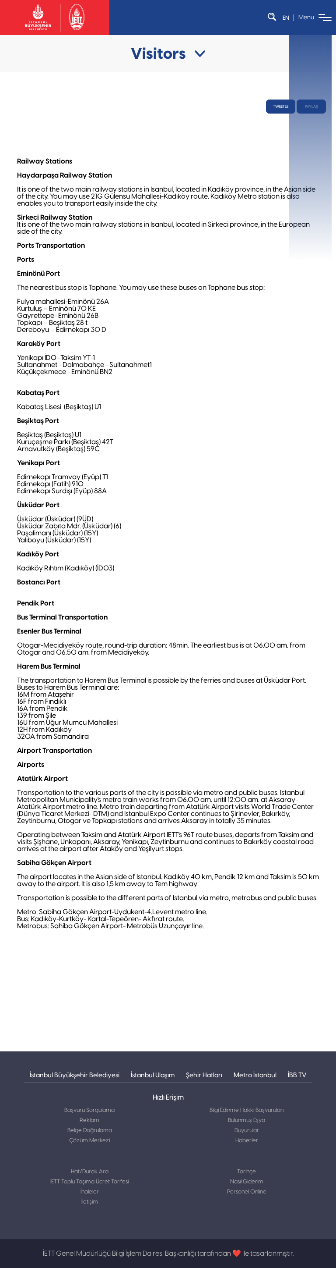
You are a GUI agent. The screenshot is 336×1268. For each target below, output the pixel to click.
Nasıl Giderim (246, 1182)
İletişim (89, 1202)
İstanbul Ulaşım (153, 1075)
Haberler (246, 1140)
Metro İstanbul (255, 1075)
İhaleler (89, 1192)
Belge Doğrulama (89, 1130)
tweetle (280, 106)
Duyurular (246, 1130)
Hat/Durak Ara (89, 1172)
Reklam (89, 1120)
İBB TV (297, 1075)
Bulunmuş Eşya (246, 1120)
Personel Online (246, 1192)
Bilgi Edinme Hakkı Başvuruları (247, 1110)
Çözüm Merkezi (89, 1140)
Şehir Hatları (204, 1075)
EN (286, 17)
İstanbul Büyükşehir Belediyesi (74, 1075)
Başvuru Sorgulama (89, 1110)
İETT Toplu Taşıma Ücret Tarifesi (89, 1182)
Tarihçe (246, 1172)
